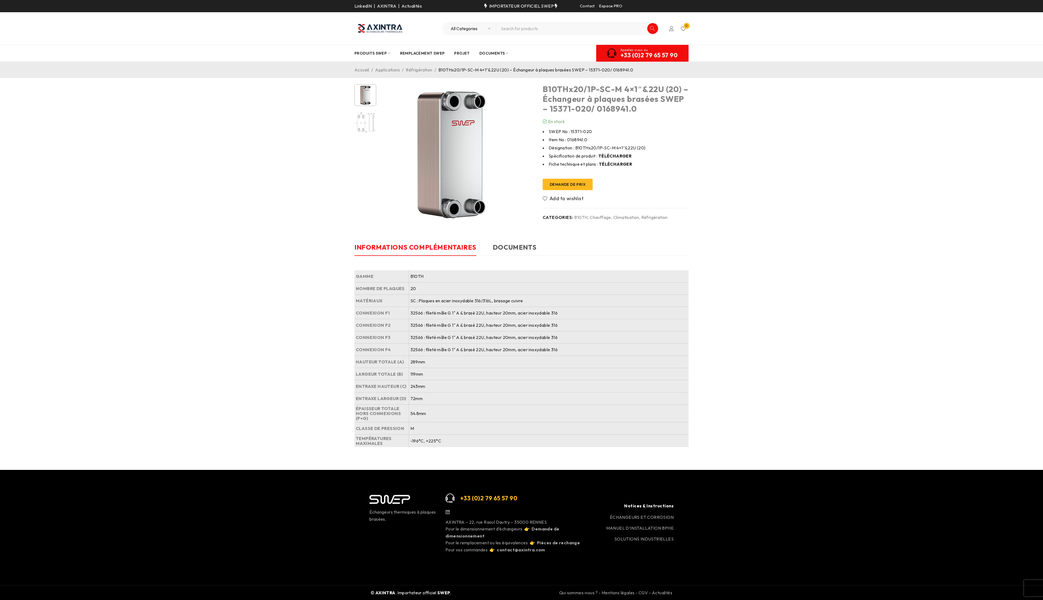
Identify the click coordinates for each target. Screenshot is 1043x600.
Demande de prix (568, 184)
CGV (643, 592)
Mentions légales (618, 592)
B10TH (581, 217)
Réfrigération (419, 70)
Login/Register (671, 28)
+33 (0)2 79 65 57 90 (649, 55)
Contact (587, 5)
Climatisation (626, 217)
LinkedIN (363, 6)
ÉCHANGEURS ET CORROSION (642, 517)
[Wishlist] (563, 199)
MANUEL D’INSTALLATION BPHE (640, 528)
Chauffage (600, 217)
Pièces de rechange (558, 542)
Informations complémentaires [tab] (415, 247)
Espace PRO (610, 5)
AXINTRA (386, 6)
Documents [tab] (514, 247)
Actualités (411, 6)
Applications (387, 70)
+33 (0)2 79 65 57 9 (486, 498)
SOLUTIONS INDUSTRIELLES (644, 539)
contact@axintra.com (521, 549)
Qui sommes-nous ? (578, 592)
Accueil (361, 70)
